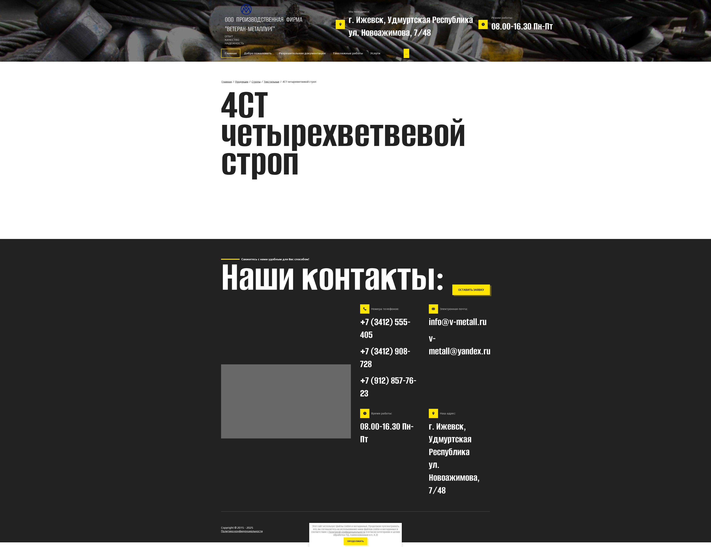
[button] (471, 290)
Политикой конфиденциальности (346, 532)
